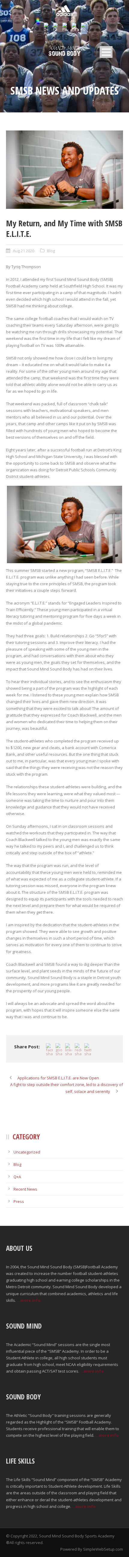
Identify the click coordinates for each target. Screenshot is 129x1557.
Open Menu (106, 52)
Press (19, 1201)
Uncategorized (27, 1152)
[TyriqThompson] (64, 169)
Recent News (25, 1189)
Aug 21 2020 (23, 250)
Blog (51, 250)
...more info (28, 1300)
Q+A (17, 1176)
